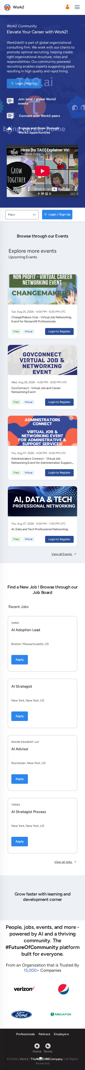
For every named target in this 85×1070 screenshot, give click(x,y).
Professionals (25, 1034)
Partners (45, 1034)
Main (11, 215)
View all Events (62, 554)
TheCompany (47, 1059)
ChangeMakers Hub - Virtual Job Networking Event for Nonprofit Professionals (41, 319)
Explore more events (32, 251)
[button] (67, 7)
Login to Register (59, 331)
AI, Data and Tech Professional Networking (39, 529)
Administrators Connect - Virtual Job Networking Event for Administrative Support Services (41, 463)
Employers (61, 1034)
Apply (19, 659)
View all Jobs (63, 862)
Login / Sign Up (26, 83)
